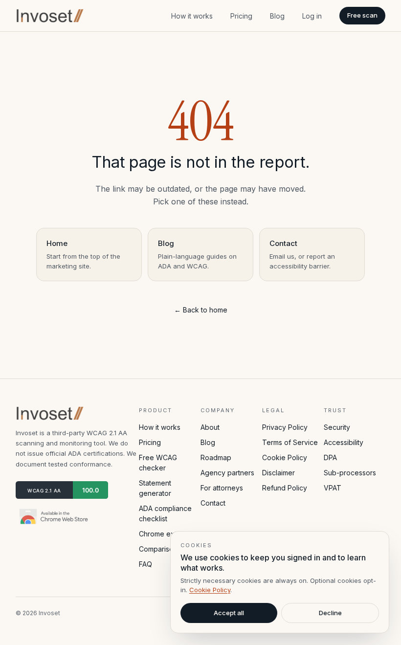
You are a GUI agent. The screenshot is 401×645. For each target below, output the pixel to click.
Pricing (241, 16)
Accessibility (343, 442)
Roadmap (215, 457)
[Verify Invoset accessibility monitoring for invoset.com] (62, 490)
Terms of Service (290, 442)
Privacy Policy (285, 427)
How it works (192, 16)
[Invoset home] (50, 15)
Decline (330, 613)
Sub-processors (350, 472)
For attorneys (221, 488)
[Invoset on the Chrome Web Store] (54, 516)
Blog (277, 16)
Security (337, 427)
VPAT (332, 488)
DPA (330, 457)
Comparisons (160, 549)
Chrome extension (168, 534)
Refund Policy (284, 488)
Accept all (229, 613)
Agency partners (227, 472)
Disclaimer (278, 472)
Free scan (362, 15)
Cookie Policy (284, 457)
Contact (212, 503)
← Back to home (200, 310)
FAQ (145, 564)
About (210, 427)
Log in (312, 16)
